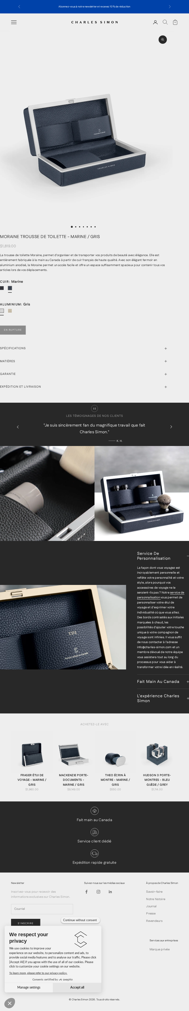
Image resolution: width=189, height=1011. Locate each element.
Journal (151, 906)
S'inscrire (26, 923)
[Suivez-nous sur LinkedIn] (110, 891)
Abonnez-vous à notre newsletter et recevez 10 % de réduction (94, 7)
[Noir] (3, 290)
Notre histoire (155, 899)
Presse (151, 913)
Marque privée (160, 949)
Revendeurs (154, 921)
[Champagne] (11, 312)
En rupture (13, 330)
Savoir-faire (154, 892)
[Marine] (11, 290)
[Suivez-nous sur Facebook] (86, 891)
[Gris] (3, 312)
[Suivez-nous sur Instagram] (98, 891)
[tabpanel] (32, 761)
